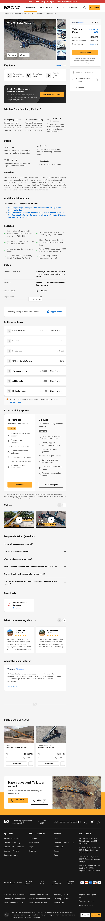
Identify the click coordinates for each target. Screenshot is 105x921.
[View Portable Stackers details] (77, 22)
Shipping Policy (70, 882)
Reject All (85, 915)
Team (56, 839)
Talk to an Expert (51, 485)
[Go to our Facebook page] (78, 822)
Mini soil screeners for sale (39, 899)
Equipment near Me (11, 855)
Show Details (55, 331)
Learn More (12, 686)
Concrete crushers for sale (14, 899)
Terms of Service (28, 882)
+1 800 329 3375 (93, 31)
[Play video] (19, 519)
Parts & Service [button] (46, 7)
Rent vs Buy (59, 903)
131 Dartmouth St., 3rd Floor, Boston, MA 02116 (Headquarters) (89, 841)
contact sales (15, 402)
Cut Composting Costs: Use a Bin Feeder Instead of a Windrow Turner (36, 212)
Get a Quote (16, 763)
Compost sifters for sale (38, 895)
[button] (30, 39)
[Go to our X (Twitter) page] (99, 822)
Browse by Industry (11, 839)
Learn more (19, 485)
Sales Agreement (56, 882)
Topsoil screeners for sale (14, 895)
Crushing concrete (61, 899)
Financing (33, 839)
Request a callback (20, 800)
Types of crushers (86, 901)
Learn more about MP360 (52, 94)
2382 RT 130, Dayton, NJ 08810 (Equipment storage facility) (89, 859)
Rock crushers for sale (38, 903)
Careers (57, 851)
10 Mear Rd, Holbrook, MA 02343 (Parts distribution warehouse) (89, 850)
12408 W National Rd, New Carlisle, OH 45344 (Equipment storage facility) (89, 868)
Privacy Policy (42, 882)
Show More (37, 299)
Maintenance (34, 843)
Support (32, 851)
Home (6, 14)
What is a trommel (86, 905)
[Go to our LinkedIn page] (85, 822)
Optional (93, 44)
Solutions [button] (60, 7)
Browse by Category (12, 843)
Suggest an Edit (56, 312)
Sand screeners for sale (13, 903)
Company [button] (73, 7)
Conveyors (28, 14)
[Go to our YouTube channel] (92, 822)
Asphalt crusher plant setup (87, 896)
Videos (25, 55)
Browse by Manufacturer (14, 847)
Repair (31, 847)
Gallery (13, 55)
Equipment (16, 14)
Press (56, 855)
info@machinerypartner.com (65, 822)
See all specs (61, 66)
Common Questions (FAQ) (64, 843)
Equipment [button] (30, 7)
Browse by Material (11, 851)
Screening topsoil (61, 895)
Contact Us (94, 7)
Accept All (96, 915)
